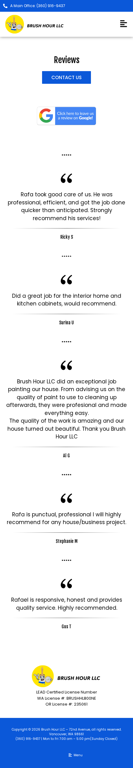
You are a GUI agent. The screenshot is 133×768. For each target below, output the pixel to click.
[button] (124, 24)
